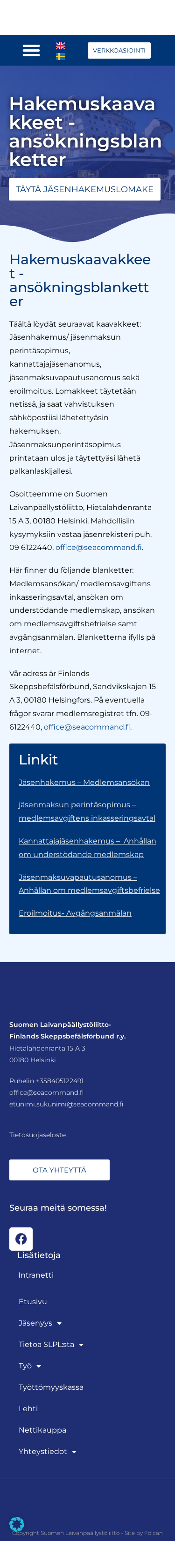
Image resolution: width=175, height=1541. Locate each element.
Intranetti (36, 1275)
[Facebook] (21, 1239)
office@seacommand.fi (99, 547)
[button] (31, 50)
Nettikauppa (42, 1430)
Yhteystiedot (43, 1451)
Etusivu (33, 1301)
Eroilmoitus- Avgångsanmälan (75, 913)
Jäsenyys (35, 1323)
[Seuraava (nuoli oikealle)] (158, 770)
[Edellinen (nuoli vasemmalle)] (16, 770)
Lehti (28, 1408)
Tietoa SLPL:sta (46, 1344)
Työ (25, 1365)
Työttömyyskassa (51, 1387)
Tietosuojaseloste (37, 1135)
